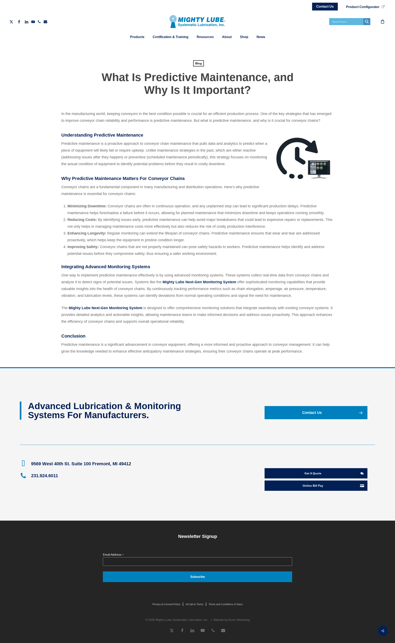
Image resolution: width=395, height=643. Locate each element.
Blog (198, 63)
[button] (316, 412)
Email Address (113, 555)
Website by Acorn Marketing (231, 619)
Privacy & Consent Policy (166, 604)
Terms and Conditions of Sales (226, 604)
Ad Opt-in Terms (194, 604)
